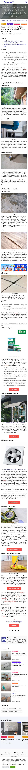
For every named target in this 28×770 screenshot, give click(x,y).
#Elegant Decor (18, 711)
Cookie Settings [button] (5, 767)
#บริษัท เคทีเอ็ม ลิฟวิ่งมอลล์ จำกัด (14, 708)
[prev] (1, 734)
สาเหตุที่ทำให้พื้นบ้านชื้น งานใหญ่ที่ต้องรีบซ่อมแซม (13, 41)
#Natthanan (4, 711)
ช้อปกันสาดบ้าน (14, 436)
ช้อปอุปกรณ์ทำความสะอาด (14, 588)
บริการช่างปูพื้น (14, 625)
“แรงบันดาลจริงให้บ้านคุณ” (14, 622)
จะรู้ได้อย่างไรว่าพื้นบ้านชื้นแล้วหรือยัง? (11, 42)
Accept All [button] (13, 767)
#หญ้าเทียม (4, 708)
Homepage (3, 20)
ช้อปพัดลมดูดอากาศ (14, 502)
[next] (26, 734)
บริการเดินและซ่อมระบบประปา (14, 549)
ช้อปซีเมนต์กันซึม (14, 389)
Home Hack (9, 20)
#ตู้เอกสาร (11, 711)
